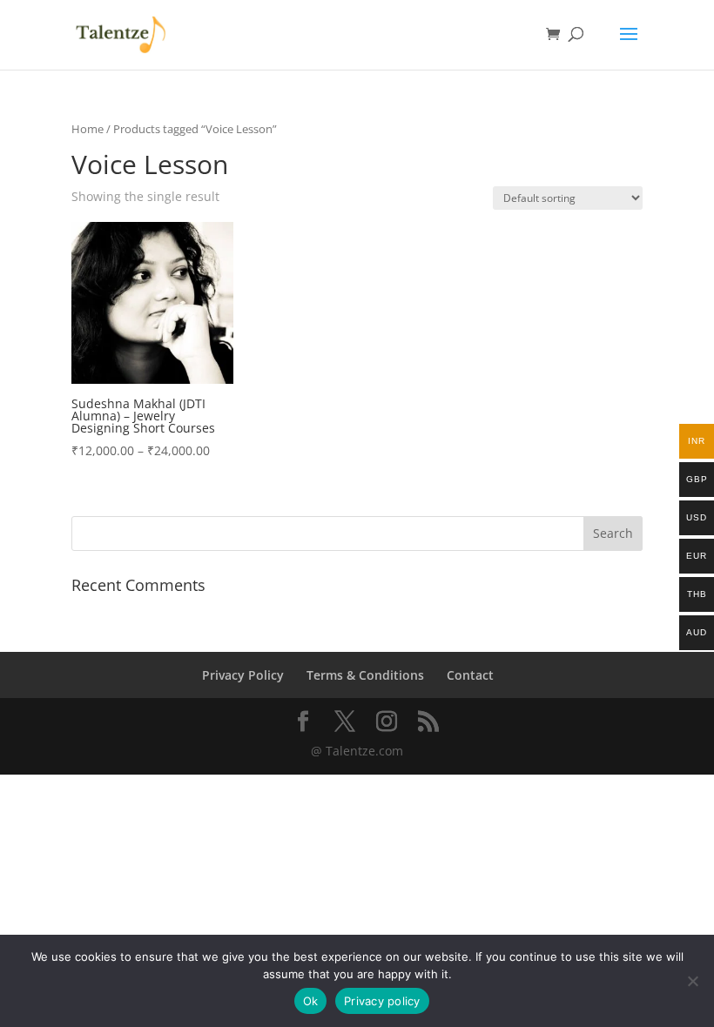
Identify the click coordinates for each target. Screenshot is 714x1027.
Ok (311, 1001)
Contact (470, 675)
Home (87, 129)
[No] (692, 981)
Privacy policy (382, 1001)
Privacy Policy (243, 675)
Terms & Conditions (365, 675)
